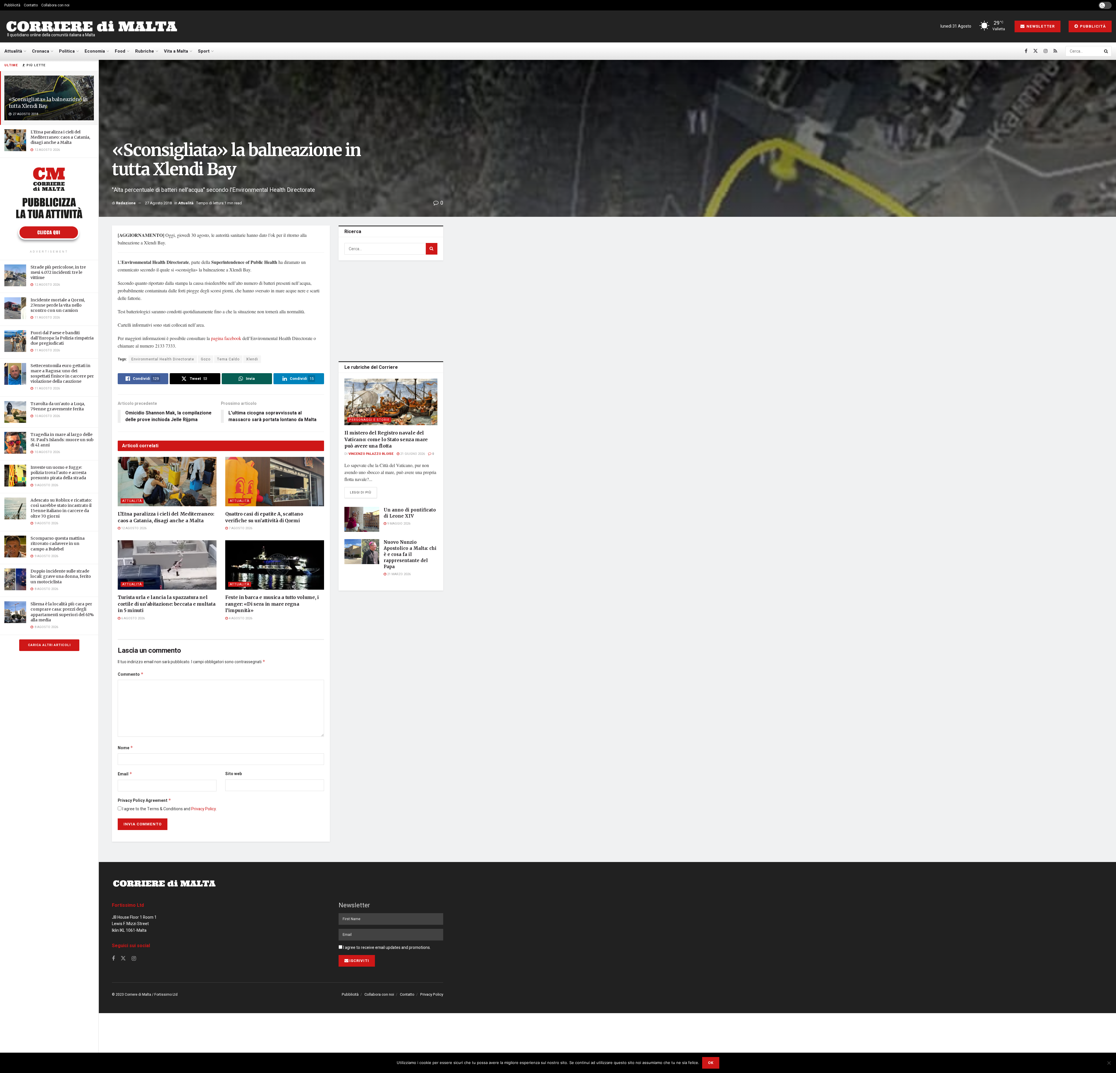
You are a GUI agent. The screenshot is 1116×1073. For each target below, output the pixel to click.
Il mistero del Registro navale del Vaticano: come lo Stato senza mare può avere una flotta (386, 439)
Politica (67, 51)
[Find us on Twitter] (1035, 51)
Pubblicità (12, 5)
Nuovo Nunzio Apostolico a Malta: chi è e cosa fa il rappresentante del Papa (410, 554)
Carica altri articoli (49, 645)
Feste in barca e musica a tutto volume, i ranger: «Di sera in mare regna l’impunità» (272, 603)
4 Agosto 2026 (240, 618)
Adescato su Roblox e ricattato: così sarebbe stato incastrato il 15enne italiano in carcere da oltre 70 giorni (61, 508)
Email (125, 774)
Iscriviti (359, 960)
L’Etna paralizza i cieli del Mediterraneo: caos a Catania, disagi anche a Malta (60, 137)
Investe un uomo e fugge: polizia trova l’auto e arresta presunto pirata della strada (58, 472)
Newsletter (1040, 26)
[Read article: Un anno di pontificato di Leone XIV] (361, 519)
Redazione (126, 203)
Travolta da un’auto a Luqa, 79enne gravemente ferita (58, 406)
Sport (204, 51)
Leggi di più (363, 492)
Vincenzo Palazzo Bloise (371, 453)
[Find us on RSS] (1055, 51)
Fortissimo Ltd (128, 905)
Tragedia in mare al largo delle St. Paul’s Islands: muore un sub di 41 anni (62, 440)
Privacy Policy (203, 809)
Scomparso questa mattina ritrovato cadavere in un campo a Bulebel (58, 543)
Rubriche (144, 51)
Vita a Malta (176, 51)
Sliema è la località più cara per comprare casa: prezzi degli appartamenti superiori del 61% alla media (62, 612)
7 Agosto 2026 (240, 528)
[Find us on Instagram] (1046, 51)
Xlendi (252, 359)
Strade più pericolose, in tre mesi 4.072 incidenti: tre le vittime (58, 272)
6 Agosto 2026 (132, 618)
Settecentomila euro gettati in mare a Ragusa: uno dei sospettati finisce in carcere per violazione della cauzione (62, 373)
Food (120, 51)
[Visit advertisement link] (49, 204)
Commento (131, 674)
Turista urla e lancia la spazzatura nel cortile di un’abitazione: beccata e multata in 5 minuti (166, 603)
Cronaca (40, 51)
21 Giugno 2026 (412, 453)
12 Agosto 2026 (133, 528)
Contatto (31, 5)
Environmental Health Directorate (162, 359)
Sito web (233, 774)
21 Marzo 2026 (398, 574)
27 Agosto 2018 (158, 203)
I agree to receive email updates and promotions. (386, 948)
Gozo (205, 359)
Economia (95, 51)
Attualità (13, 51)
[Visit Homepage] (91, 26)
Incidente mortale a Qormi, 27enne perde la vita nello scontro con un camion (58, 305)
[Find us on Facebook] (1026, 51)
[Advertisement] (391, 309)
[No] (1109, 1063)
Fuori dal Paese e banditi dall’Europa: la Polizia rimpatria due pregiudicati (62, 338)
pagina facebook (225, 338)
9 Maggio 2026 (398, 523)
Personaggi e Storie (369, 419)
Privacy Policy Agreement (144, 800)
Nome (125, 748)
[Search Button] (1106, 51)
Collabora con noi (55, 5)
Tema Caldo (228, 359)
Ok (710, 1062)
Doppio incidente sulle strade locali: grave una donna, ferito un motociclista (61, 576)
